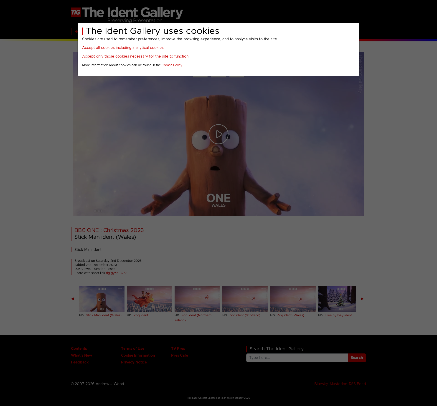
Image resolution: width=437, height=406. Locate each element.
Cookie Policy (172, 65)
